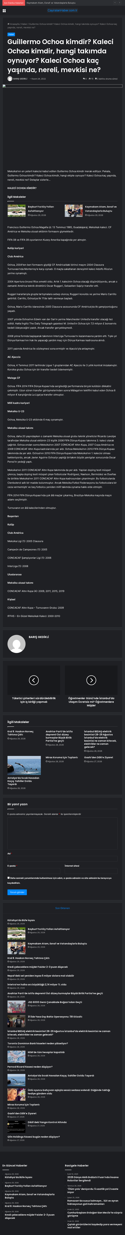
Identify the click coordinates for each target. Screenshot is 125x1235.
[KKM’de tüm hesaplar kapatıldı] (16, 1057)
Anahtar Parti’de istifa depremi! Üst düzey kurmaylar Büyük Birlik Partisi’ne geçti (59, 736)
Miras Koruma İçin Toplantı (62, 757)
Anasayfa (14, 24)
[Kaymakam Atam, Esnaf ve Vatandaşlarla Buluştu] (74, 211)
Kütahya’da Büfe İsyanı (21, 920)
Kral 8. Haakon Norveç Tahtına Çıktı (20, 733)
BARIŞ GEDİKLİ (20, 79)
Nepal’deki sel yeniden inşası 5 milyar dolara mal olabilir (40, 975)
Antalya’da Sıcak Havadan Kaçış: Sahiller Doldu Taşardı (23, 781)
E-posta (12, 865)
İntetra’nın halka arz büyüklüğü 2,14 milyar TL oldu (36, 984)
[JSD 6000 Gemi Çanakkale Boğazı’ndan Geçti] (16, 1007)
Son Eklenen (62, 908)
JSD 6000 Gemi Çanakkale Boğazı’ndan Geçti (55, 1002)
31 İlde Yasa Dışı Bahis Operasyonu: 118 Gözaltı (55, 1016)
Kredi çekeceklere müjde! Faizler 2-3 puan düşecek (37, 967)
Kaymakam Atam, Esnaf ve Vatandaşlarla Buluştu (51, 2)
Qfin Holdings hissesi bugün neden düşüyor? (33, 1136)
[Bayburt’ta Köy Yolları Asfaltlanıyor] (17, 211)
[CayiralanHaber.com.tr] (62, 10)
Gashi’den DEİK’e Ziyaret (98, 757)
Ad (9, 853)
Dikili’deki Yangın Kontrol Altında (47, 1122)
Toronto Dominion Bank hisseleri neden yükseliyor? (37, 1043)
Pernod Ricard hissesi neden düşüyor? (30, 1066)
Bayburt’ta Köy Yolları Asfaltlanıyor (49, 929)
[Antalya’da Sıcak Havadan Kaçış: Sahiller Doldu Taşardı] (24, 765)
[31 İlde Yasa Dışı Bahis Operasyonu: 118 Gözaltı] (16, 1021)
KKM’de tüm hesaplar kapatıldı (46, 1052)
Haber (24, 24)
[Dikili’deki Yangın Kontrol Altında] (16, 1127)
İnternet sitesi (72, 865)
